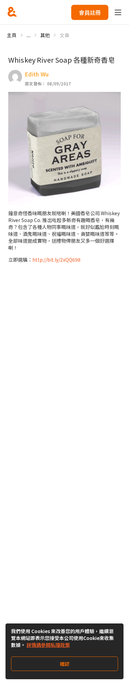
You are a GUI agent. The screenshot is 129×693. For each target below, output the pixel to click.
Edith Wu (37, 74)
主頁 (12, 35)
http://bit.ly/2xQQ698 (56, 259)
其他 (45, 35)
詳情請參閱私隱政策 (48, 644)
